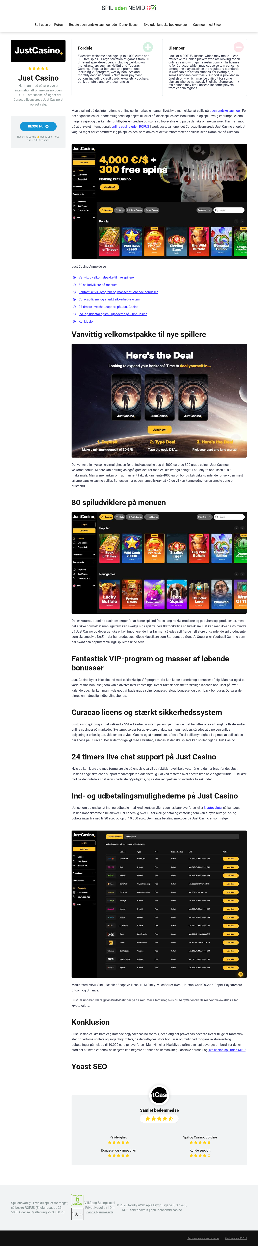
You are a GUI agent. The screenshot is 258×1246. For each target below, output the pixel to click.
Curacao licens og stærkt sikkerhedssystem (109, 299)
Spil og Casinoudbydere (200, 1137)
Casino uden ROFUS (236, 1238)
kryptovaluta (213, 808)
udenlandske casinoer (225, 111)
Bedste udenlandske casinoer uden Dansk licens (103, 25)
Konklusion (87, 321)
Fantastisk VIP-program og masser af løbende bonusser (118, 292)
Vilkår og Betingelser (98, 1203)
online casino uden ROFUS (130, 126)
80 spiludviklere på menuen (98, 285)
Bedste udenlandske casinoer (203, 1238)
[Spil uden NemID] (129, 7)
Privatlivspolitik (96, 1208)
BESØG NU (36, 126)
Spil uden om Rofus (49, 25)
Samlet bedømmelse (159, 1110)
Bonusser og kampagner (118, 1150)
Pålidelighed (118, 1137)
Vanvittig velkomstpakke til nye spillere (106, 277)
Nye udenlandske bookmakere (165, 25)
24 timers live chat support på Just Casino (108, 307)
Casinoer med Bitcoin (208, 25)
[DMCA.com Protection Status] (77, 1205)
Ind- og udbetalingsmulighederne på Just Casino (113, 314)
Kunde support (200, 1150)
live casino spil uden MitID (227, 1050)
